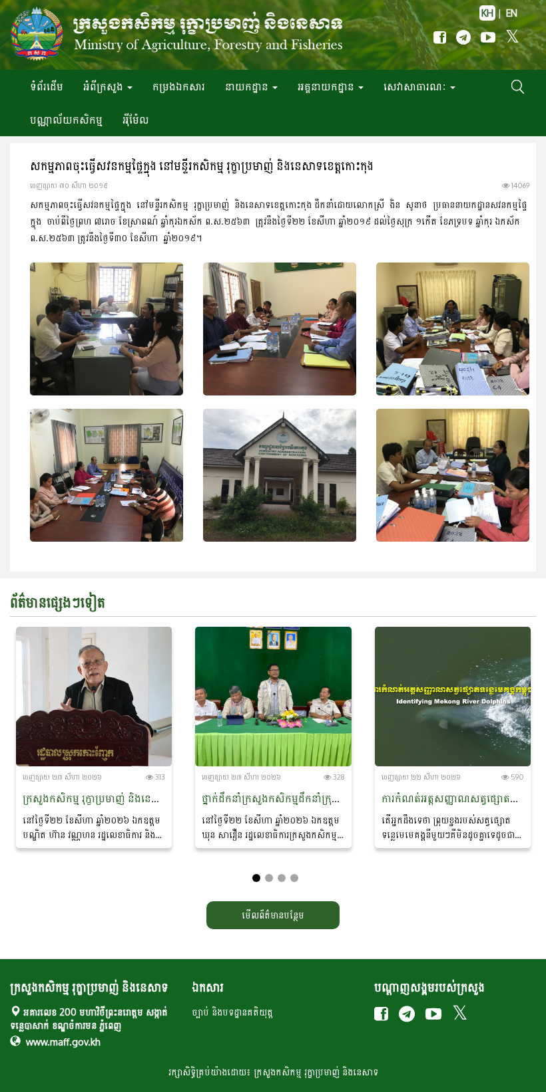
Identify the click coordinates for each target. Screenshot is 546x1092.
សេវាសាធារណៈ (416, 86)
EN (511, 13)
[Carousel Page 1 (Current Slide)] (256, 878)
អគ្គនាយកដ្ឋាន (327, 86)
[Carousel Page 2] (269, 878)
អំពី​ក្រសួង (104, 86)
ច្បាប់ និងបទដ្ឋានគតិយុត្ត (232, 1012)
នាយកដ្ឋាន (248, 86)
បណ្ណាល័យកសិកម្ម (66, 119)
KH (487, 13)
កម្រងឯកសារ (178, 86)
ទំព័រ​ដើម (46, 86)
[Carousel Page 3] (282, 878)
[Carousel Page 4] (294, 878)
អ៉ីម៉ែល (136, 119)
